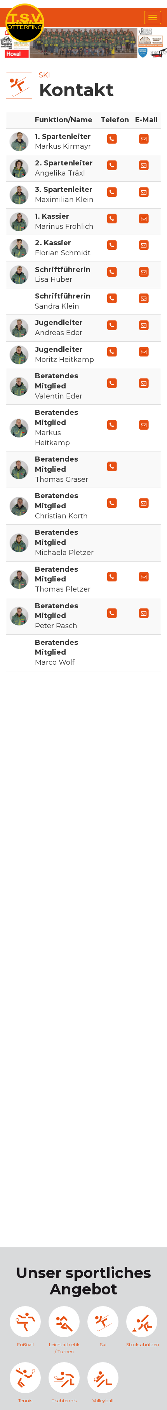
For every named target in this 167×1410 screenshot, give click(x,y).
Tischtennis (64, 1400)
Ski (44, 75)
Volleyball (102, 1400)
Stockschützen (141, 1344)
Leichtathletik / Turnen (64, 1348)
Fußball (25, 1344)
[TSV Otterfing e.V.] (24, 22)
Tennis (25, 1400)
